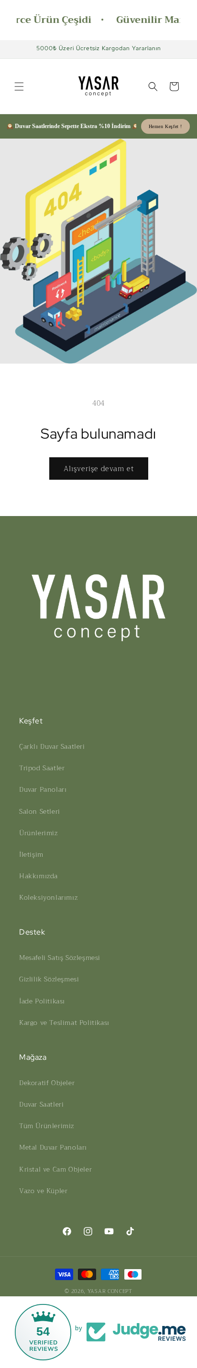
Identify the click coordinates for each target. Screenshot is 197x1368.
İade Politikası (42, 1001)
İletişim (31, 854)
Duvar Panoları (42, 789)
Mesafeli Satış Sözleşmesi (59, 957)
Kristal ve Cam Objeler (55, 1169)
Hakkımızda (38, 876)
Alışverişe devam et (99, 469)
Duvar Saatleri (41, 1104)
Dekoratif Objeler (47, 1082)
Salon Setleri (39, 811)
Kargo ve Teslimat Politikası (64, 1022)
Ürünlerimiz (38, 833)
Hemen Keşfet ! (165, 126)
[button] (19, 86)
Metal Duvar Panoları (53, 1147)
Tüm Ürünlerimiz (46, 1125)
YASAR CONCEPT (110, 1291)
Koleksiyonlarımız (48, 897)
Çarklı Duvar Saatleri (52, 746)
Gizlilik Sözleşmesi (49, 979)
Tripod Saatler (42, 768)
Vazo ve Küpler (43, 1190)
